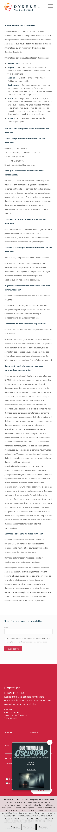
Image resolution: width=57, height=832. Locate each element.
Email (6, 627)
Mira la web (31, 769)
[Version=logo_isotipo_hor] (23, 7)
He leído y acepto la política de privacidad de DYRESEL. (29, 639)
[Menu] (49, 6)
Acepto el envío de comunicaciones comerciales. (27, 642)
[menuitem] (49, 6)
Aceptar (14, 827)
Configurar (28, 827)
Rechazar (43, 827)
